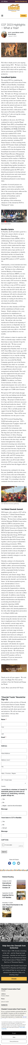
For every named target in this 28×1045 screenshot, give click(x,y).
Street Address (5, 753)
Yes (4, 799)
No (3, 802)
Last (2, 734)
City (2, 766)
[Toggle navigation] (2, 15)
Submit (4, 852)
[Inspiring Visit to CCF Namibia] (21, 895)
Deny (14, 1037)
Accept (14, 1033)
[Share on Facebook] (9, 863)
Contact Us (4, 1005)
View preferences (14, 1041)
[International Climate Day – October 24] (21, 884)
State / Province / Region (8, 773)
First (2, 727)
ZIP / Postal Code (6, 780)
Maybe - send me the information (12, 805)
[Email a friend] (18, 863)
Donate (23, 15)
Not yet (5, 828)
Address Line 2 (5, 760)
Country (3, 786)
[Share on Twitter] (14, 863)
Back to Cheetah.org (21, 1)
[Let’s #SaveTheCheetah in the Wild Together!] (6, 912)
